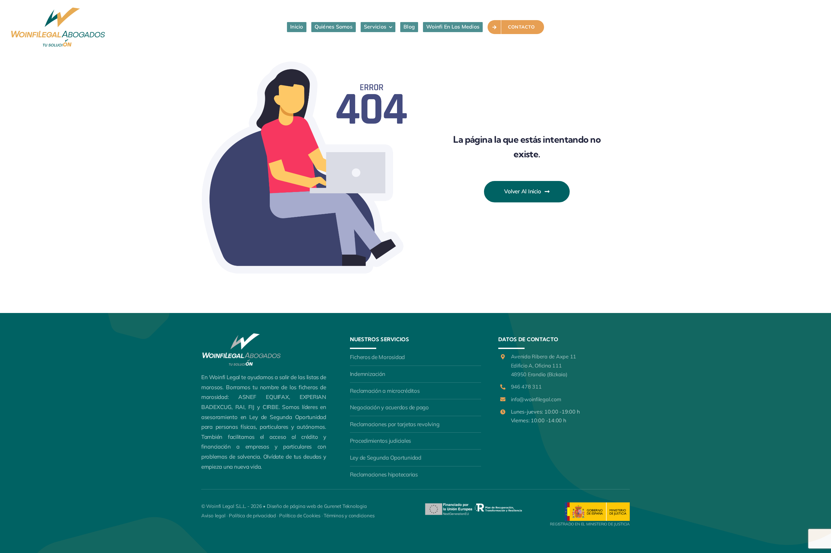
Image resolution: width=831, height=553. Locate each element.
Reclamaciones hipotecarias (384, 474)
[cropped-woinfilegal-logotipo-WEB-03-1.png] (58, 9)
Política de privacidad (252, 515)
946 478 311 (526, 386)
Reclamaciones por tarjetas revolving (395, 424)
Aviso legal (213, 515)
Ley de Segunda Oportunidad (385, 457)
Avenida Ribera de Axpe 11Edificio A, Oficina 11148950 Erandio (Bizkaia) (544, 365)
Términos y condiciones (349, 515)
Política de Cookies (299, 515)
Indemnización (368, 373)
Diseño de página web (291, 506)
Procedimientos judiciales (380, 440)
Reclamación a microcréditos (385, 390)
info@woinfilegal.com (536, 399)
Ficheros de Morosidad (377, 357)
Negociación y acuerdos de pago (389, 407)
